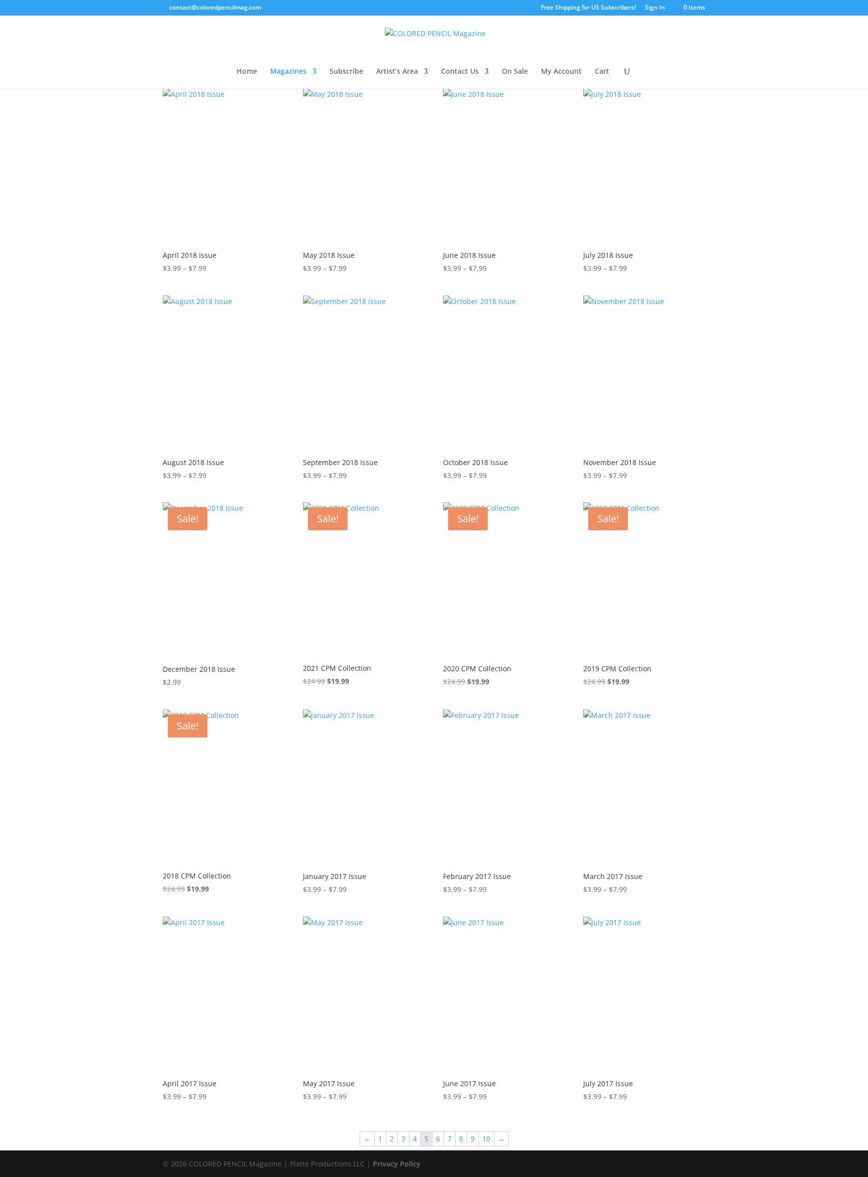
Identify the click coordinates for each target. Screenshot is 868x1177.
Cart (602, 72)
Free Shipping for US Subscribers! (588, 8)
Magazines (288, 72)
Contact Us (460, 72)
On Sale (515, 72)
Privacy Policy (396, 1163)
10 (486, 1138)
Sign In (655, 8)
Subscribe (346, 72)
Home (247, 72)
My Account (561, 72)
